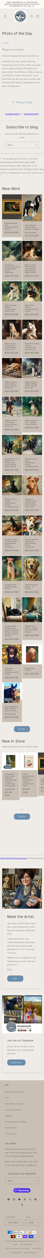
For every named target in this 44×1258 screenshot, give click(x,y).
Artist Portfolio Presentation (13, 858)
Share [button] (7, 43)
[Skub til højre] (27, 809)
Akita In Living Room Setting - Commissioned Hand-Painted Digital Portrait (30, 268)
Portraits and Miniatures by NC (21, 1241)
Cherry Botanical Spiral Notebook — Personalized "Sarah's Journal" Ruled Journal (29, 780)
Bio (15, 978)
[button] (5, 16)
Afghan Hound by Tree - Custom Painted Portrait (31, 422)
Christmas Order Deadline (16, 1122)
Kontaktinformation (30, 1252)
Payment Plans (11, 1128)
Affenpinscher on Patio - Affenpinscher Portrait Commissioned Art (31, 462)
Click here (16, 1062)
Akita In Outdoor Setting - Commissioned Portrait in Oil (11, 308)
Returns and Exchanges (15, 1092)
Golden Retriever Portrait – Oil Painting (31, 586)
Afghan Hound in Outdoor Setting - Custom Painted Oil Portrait (31, 385)
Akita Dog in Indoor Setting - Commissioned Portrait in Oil (32, 346)
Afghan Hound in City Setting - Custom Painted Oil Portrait (11, 423)
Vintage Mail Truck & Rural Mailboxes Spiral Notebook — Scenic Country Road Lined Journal (11, 780)
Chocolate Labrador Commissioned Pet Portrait (12, 671)
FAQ (7, 1098)
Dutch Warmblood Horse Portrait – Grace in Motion (11, 709)
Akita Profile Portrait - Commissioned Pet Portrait (32, 308)
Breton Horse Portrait (30, 669)
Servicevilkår (36, 1248)
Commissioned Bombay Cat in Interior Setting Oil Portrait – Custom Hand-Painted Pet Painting (11, 631)
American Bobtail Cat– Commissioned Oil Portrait (11, 226)
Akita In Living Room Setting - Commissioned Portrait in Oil (10, 346)
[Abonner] (36, 145)
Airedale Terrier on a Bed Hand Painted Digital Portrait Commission (32, 543)
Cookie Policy (11, 1134)
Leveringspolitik (15, 1252)
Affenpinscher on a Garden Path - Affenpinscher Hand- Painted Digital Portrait (12, 462)
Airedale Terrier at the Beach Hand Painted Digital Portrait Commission (11, 543)
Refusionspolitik (26, 1244)
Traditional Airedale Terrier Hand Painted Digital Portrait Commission (31, 503)
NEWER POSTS (31, 114)
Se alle (22, 729)
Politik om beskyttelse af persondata (18, 1248)
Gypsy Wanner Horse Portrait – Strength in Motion (32, 227)
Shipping (8, 1116)
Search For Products (13, 1110)
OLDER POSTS (12, 114)
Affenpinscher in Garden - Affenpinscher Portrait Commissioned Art (11, 503)
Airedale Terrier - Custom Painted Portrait (11, 586)
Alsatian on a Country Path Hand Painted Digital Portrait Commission (12, 268)
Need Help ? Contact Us (15, 1104)
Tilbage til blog (24, 102)
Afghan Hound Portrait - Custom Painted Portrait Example (31, 629)
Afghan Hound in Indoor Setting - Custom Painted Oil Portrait (11, 385)
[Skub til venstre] (16, 809)
